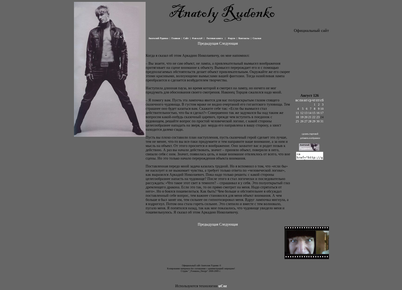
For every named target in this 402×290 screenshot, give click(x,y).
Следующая (228, 43)
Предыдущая (208, 43)
